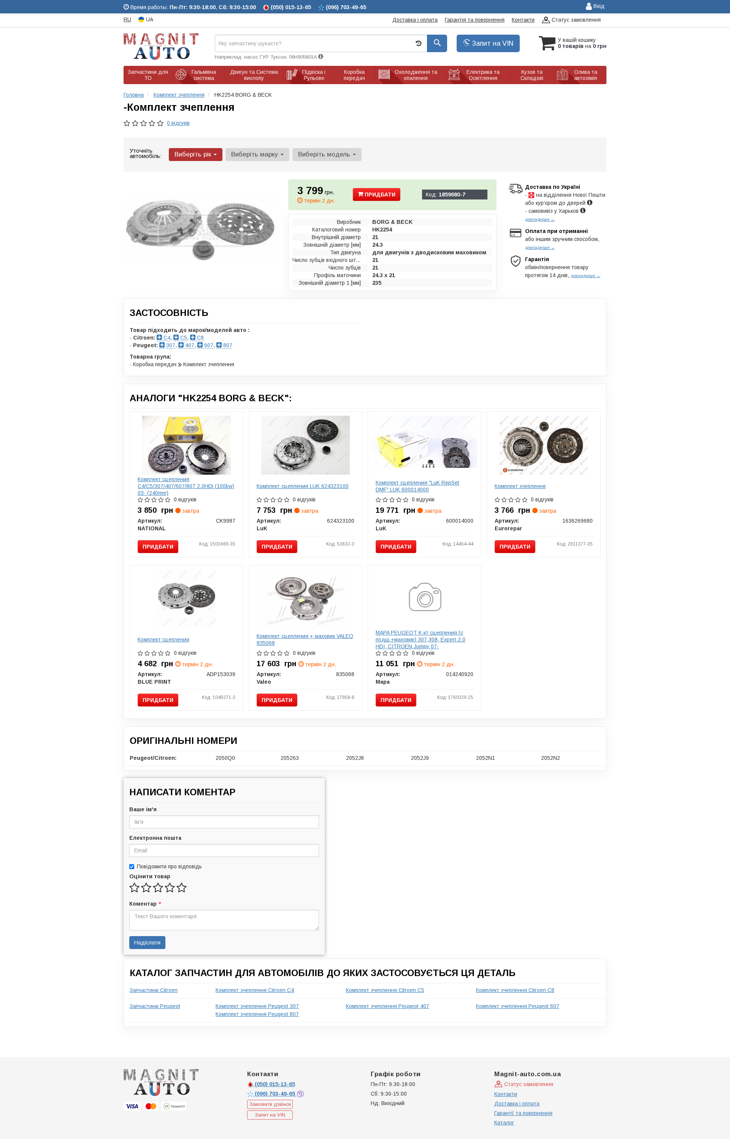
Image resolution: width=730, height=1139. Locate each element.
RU (127, 19)
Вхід (598, 6)
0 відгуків (178, 123)
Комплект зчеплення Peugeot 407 (387, 1006)
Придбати (379, 194)
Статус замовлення (575, 20)
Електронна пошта (155, 838)
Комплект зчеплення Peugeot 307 (257, 1006)
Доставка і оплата (415, 20)
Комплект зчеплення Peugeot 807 (257, 1014)
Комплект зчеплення (520, 486)
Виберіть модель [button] (325, 154)
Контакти (523, 20)
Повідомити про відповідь (169, 866)
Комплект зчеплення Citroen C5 (385, 990)
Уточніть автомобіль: (146, 153)
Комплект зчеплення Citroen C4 (255, 990)
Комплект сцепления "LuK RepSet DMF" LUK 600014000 (417, 486)
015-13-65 (275, 1084)
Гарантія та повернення (475, 20)
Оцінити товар (149, 876)
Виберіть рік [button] (194, 154)
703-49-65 (276, 1094)
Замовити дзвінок (270, 1104)
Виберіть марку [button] (255, 154)
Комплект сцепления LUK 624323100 (303, 486)
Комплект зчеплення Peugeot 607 (517, 1006)
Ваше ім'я (143, 809)
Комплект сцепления (163, 639)
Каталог (504, 1123)
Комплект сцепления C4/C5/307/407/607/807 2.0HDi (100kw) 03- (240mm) (186, 486)
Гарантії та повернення (523, 1113)
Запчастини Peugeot (155, 1006)
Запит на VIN (491, 43)
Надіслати (147, 943)
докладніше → (540, 219)
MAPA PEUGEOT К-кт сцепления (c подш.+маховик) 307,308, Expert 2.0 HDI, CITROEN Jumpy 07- (420, 639)
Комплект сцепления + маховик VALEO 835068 (305, 639)
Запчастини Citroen (154, 990)
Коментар (144, 904)
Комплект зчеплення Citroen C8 (515, 990)
